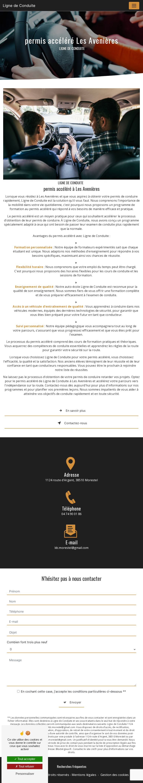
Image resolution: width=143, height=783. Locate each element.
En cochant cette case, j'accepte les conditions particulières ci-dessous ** (73, 691)
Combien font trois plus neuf (27, 642)
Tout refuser (26, 766)
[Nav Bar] (134, 5)
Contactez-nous (75, 423)
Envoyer (75, 702)
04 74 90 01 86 (71, 514)
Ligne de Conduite (19, 5)
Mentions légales (84, 775)
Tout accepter (26, 759)
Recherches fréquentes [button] (71, 766)
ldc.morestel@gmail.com (72, 548)
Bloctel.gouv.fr (64, 749)
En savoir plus (75, 410)
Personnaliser (25, 773)
